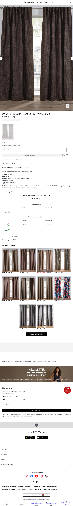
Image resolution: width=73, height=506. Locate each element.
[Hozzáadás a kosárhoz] (67, 106)
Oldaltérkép (36, 486)
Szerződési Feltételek (24, 486)
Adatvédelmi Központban (50, 486)
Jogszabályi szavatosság (51, 489)
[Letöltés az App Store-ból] (42, 437)
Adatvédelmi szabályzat (9, 486)
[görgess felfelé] (36, 425)
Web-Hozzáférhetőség (8, 489)
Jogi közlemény (21, 489)
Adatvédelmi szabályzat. (26, 416)
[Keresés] (70, 2)
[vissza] (3, 2)
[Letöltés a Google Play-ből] (30, 437)
